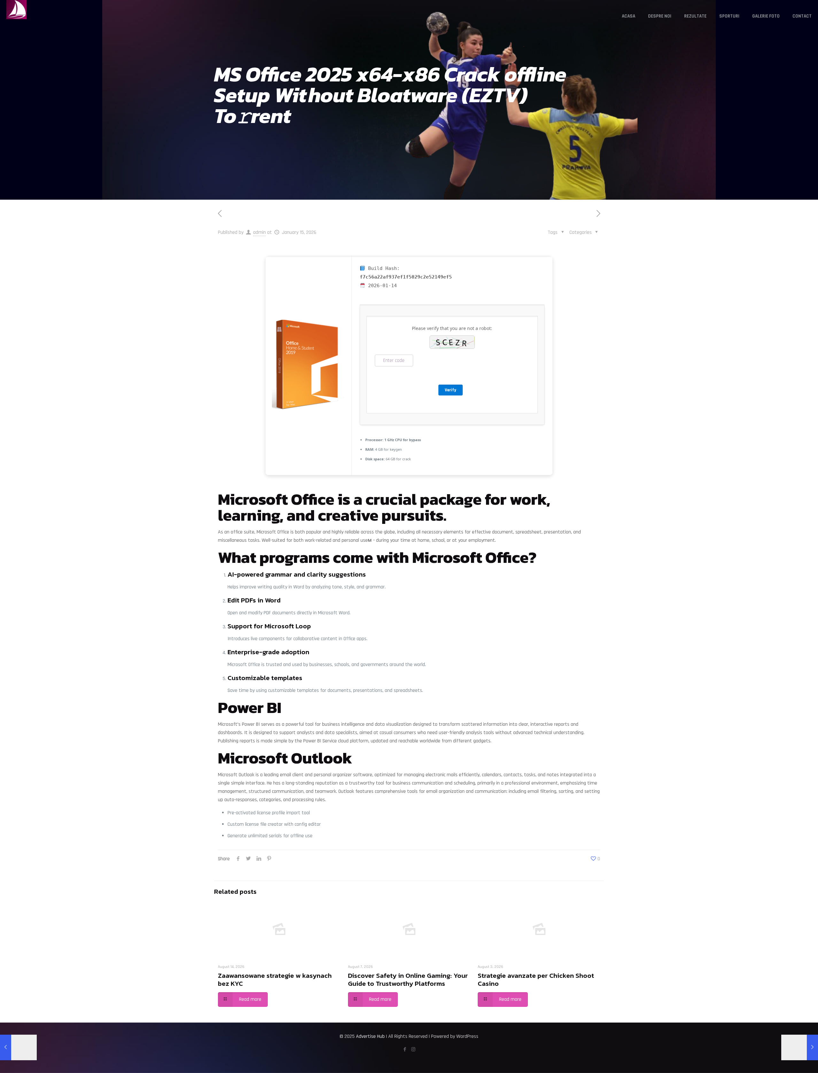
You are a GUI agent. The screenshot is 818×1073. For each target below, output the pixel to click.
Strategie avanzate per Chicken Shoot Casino (536, 979)
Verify (450, 390)
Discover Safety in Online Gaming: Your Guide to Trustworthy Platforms (408, 979)
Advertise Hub (370, 1036)
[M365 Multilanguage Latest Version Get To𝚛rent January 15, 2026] (18, 1047)
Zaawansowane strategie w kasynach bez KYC (275, 979)
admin (259, 232)
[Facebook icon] (404, 1049)
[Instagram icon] (413, 1049)
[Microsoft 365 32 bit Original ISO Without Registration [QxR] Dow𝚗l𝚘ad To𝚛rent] (799, 1047)
